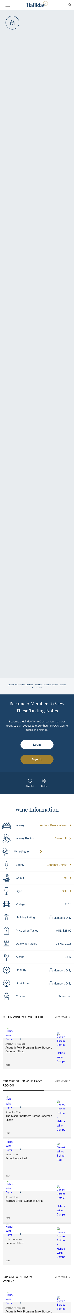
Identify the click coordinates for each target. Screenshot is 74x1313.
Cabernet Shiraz (57, 864)
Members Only (62, 917)
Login (37, 744)
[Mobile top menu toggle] (8, 6)
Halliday (37, 4)
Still (64, 891)
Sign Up (37, 759)
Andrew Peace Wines (53, 825)
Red (64, 877)
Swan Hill (61, 838)
